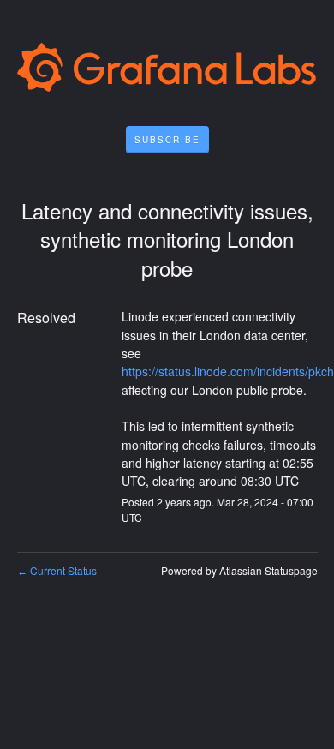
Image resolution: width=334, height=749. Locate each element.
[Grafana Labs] (167, 71)
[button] (167, 139)
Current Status (57, 570)
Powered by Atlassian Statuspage (239, 570)
